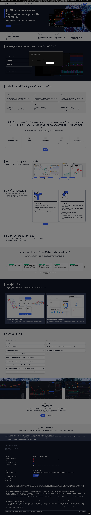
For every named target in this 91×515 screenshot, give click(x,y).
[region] (46, 58)
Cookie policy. (39, 60)
